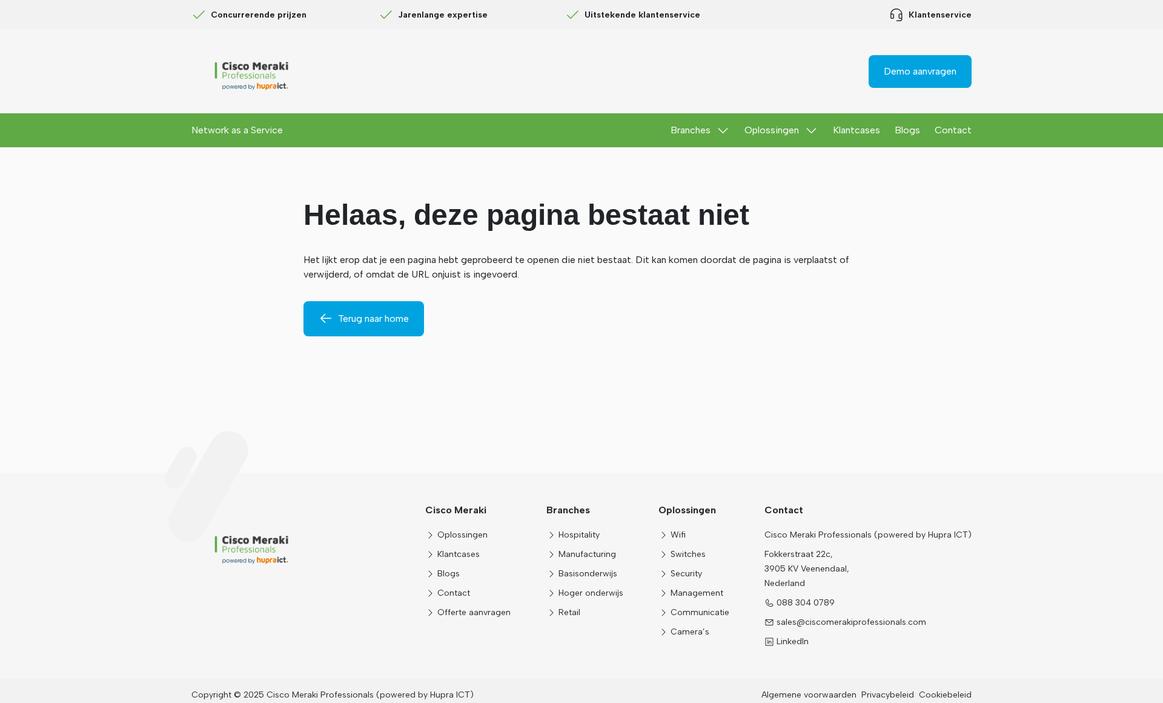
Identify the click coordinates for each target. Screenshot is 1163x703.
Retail (569, 612)
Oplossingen (771, 130)
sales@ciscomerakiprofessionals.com (851, 622)
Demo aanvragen (920, 71)
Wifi (678, 535)
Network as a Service (237, 130)
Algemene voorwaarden (809, 695)
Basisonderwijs (587, 573)
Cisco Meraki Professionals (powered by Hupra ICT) (868, 535)
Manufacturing (587, 554)
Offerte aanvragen (474, 612)
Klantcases (856, 130)
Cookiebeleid (945, 695)
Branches (691, 130)
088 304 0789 (806, 603)
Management (697, 593)
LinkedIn (793, 641)
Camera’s (690, 632)
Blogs (907, 130)
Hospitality (579, 535)
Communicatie (700, 612)
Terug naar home (373, 318)
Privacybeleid (887, 695)
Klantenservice (940, 15)
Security (686, 573)
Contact (953, 130)
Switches (688, 554)
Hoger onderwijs (590, 593)
